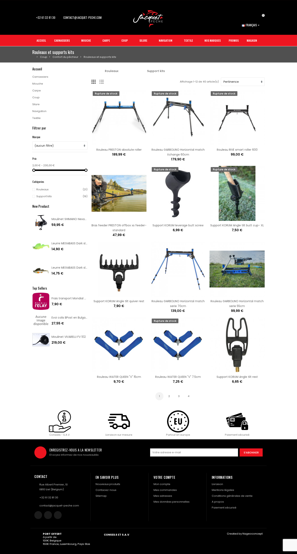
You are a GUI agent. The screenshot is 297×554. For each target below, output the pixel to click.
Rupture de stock (106, 142)
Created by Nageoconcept (245, 534)
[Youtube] (58, 515)
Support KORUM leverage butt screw (178, 225)
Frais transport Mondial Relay (72, 298)
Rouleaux (111, 71)
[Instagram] (48, 515)
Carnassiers (40, 77)
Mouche (37, 84)
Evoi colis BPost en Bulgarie (70, 318)
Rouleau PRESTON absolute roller (119, 150)
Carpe (36, 90)
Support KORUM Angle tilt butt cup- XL (237, 225)
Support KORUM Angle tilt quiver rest (119, 301)
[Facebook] (38, 515)
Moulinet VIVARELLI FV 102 (69, 337)
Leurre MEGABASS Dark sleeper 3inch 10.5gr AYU (84, 268)
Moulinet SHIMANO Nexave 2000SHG (77, 219)
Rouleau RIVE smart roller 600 (237, 150)
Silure (36, 104)
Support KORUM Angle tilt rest (237, 377)
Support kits (156, 71)
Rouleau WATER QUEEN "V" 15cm (119, 377)
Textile (36, 118)
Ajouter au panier (106, 218)
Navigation (39, 111)
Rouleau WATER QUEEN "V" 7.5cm (178, 377)
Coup (36, 97)
